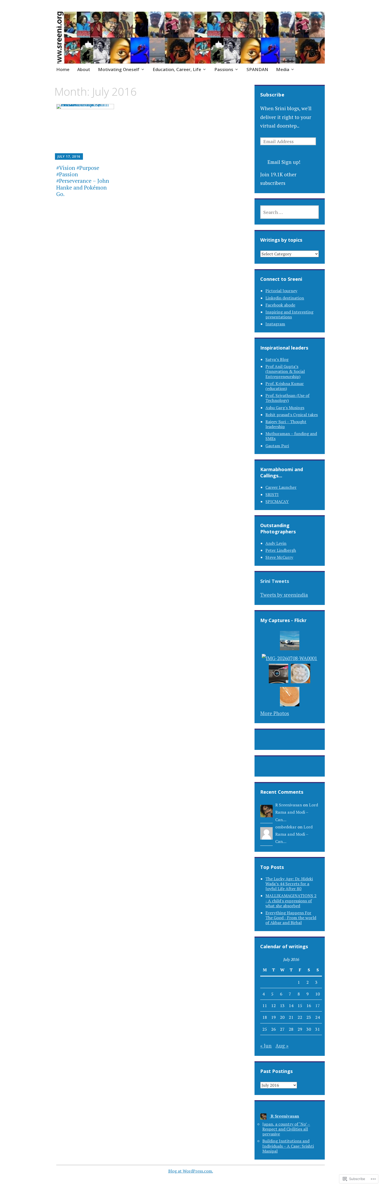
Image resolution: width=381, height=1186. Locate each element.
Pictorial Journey (281, 291)
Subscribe (272, 95)
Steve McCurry (279, 557)
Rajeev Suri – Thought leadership (285, 424)
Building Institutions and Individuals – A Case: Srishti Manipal (288, 1146)
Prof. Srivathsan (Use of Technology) (287, 398)
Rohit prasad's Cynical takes (291, 414)
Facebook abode (280, 305)
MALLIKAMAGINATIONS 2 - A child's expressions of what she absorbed (290, 900)
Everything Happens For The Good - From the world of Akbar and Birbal (290, 917)
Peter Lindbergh (280, 550)
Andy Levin (275, 543)
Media (282, 69)
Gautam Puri (277, 446)
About (83, 69)
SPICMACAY (277, 501)
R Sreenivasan (288, 805)
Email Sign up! (283, 162)
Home (62, 69)
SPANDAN (257, 69)
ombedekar (286, 827)
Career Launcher (281, 487)
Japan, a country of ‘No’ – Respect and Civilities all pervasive (286, 1129)
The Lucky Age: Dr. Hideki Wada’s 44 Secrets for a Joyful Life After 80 (289, 883)
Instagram (275, 324)
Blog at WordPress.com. (190, 1171)
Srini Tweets (274, 581)
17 (317, 1005)
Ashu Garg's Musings (284, 407)
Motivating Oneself (118, 69)
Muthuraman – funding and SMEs (291, 436)
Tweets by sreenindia (284, 594)
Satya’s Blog (276, 359)
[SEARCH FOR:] (289, 212)
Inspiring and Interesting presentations (289, 314)
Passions (223, 69)
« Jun (266, 1045)
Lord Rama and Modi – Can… (296, 812)
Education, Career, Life (177, 69)
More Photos (274, 713)
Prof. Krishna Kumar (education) (284, 386)
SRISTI (272, 494)
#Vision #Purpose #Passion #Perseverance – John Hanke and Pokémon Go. (82, 181)
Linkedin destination (284, 298)
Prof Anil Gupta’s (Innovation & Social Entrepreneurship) (285, 371)
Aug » (282, 1045)
